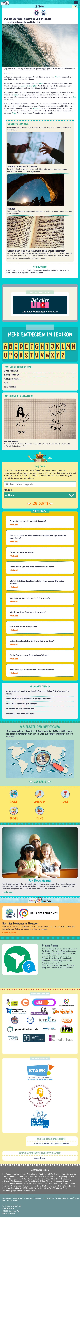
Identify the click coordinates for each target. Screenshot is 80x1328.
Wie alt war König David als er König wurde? (28, 612)
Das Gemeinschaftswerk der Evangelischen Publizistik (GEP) (27, 1174)
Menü (76, 2)
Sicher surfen (13, 1200)
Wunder (58, 77)
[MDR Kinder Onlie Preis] (40, 1119)
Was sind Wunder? (11, 441)
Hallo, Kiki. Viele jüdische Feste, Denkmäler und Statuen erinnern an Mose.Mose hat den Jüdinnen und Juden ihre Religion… (14, 541)
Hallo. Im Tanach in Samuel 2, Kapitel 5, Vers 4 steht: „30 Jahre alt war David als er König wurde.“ (14, 616)
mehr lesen (8, 892)
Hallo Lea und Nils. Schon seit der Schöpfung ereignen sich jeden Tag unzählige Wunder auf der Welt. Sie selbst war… (14, 556)
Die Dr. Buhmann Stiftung (57, 1181)
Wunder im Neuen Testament (22, 166)
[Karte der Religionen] (40, 759)
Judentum (43, 13)
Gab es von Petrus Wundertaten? (23, 626)
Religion (8, 489)
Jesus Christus (10, 387)
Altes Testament (12, 270)
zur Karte (40, 781)
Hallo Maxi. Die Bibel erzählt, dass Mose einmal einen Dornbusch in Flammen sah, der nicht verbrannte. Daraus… (14, 587)
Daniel (32, 272)
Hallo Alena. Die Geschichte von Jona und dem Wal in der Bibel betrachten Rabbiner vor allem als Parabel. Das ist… (14, 659)
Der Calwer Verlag (51, 1183)
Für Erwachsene (61, 1198)
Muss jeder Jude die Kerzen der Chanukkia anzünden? (32, 669)
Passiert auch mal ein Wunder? (22, 552)
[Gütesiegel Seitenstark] (40, 1072)
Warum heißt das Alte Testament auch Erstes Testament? (36, 250)
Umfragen (39, 801)
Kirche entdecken (51, 945)
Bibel (16, 95)
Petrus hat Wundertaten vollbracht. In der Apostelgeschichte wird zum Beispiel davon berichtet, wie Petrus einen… (14, 630)
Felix (12, 73)
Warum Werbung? (40, 292)
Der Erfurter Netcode (26, 1190)
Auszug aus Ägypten (28, 86)
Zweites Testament (11, 375)
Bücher (14, 818)
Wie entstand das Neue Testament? (20, 713)
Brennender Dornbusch (42, 270)
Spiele (13, 801)
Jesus (23, 270)
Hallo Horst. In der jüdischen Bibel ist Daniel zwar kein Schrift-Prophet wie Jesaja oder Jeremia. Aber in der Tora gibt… (14, 601)
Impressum (6, 1198)
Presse (38, 1198)
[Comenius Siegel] (40, 1096)
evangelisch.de (8, 1208)
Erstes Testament (60, 270)
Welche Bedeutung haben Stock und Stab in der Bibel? (32, 641)
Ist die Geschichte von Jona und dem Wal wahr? (29, 655)
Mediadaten (48, 1198)
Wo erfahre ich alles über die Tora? (20, 708)
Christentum (36, 13)
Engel (14, 113)
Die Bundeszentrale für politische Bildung (28, 1181)
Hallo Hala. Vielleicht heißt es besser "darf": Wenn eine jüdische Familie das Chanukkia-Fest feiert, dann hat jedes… (14, 673)
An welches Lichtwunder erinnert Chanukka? (28, 521)
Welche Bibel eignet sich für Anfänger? (21, 703)
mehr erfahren (10, 932)
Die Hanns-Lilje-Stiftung (40, 1179)
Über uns (29, 1198)
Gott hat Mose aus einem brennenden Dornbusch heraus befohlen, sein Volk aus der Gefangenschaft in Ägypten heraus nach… (14, 570)
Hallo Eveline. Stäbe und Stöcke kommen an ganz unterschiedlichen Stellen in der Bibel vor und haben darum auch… (14, 644)
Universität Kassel (21, 1179)
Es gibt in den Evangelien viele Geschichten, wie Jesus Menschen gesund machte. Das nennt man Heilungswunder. (37, 170)
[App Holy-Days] (40, 899)
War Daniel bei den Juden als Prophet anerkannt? (30, 598)
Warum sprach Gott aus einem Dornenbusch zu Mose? (32, 566)
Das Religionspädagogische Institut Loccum (35, 1186)
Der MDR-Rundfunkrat (29, 1188)
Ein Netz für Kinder (33, 1183)
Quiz (65, 801)
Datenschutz (18, 1198)
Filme (39, 818)
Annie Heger (40, 1158)
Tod (74, 97)
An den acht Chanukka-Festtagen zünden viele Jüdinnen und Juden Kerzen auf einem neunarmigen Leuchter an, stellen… (14, 524)
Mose (41, 83)
